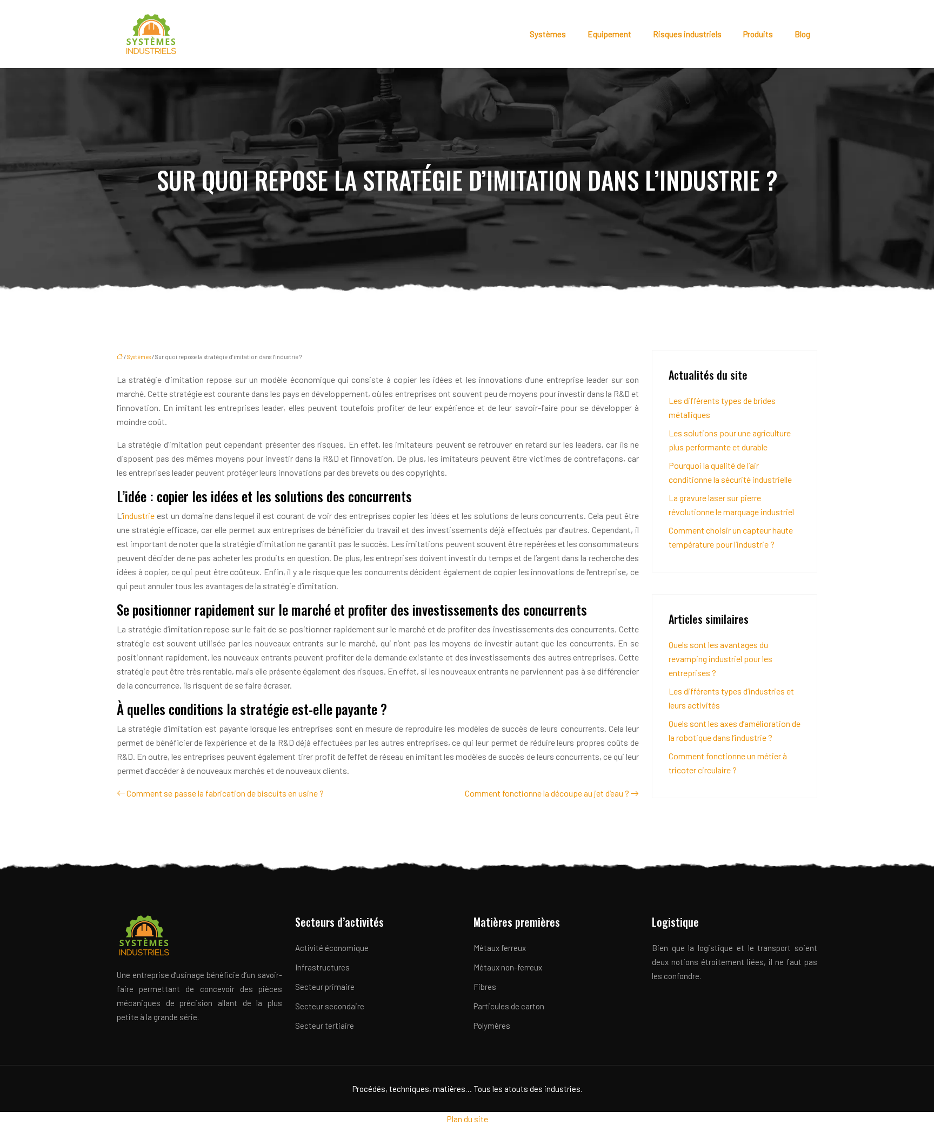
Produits (758, 34)
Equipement (609, 34)
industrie (140, 515)
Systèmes (548, 34)
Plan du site (467, 1119)
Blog (802, 34)
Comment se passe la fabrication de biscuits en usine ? (225, 793)
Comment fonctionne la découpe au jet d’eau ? (547, 793)
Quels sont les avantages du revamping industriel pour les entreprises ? (720, 658)
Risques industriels (687, 34)
